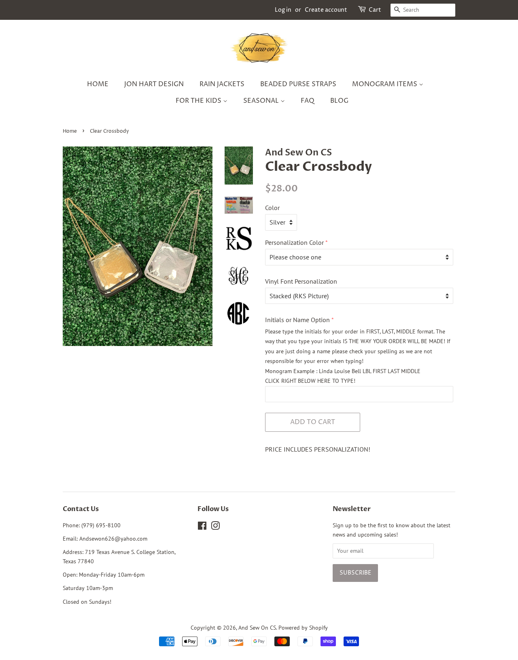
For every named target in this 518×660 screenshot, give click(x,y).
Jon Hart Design (154, 84)
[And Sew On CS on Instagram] (215, 527)
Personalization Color (294, 242)
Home (97, 84)
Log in (283, 10)
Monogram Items (385, 84)
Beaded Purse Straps (298, 84)
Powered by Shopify (303, 627)
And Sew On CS (257, 627)
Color (272, 208)
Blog (339, 100)
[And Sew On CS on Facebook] (202, 527)
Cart (375, 10)
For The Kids (199, 100)
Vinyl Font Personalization (301, 281)
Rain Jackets (222, 84)
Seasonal (261, 100)
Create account (326, 10)
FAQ (307, 100)
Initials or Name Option (297, 320)
